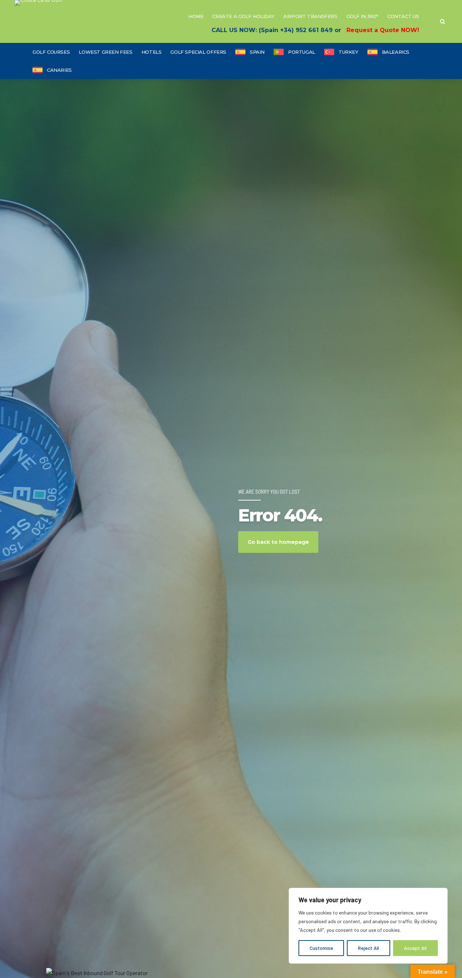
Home (195, 16)
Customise (321, 948)
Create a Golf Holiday (243, 16)
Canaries (59, 70)
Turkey (348, 52)
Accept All (415, 948)
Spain (257, 52)
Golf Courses (51, 52)
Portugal (301, 52)
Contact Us (403, 16)
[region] (368, 926)
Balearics (396, 52)
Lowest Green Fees (105, 52)
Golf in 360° (362, 16)
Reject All (368, 948)
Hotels (151, 52)
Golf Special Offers (198, 52)
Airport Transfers (310, 16)
